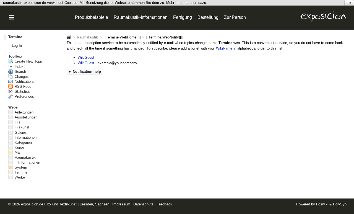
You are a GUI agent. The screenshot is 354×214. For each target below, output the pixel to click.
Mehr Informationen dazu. (186, 3)
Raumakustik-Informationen (141, 17)
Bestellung (207, 17)
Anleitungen (23, 112)
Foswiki (322, 204)
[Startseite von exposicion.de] (69, 37)
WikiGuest (86, 57)
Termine (15, 37)
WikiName (224, 48)
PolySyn (340, 204)
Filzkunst (21, 127)
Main (18, 152)
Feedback (164, 204)
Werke (19, 177)
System (20, 167)
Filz (17, 122)
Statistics (22, 91)
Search (20, 71)
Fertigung (182, 17)
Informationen (25, 137)
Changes (21, 76)
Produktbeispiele (91, 17)
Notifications (24, 81)
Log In (17, 45)
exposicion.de (32, 204)
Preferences (24, 96)
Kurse (19, 147)
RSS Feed (22, 86)
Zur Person (235, 17)
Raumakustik (87, 37)
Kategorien (23, 142)
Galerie (20, 132)
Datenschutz (143, 204)
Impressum (121, 204)
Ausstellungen (25, 117)
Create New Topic (28, 61)
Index (19, 67)
